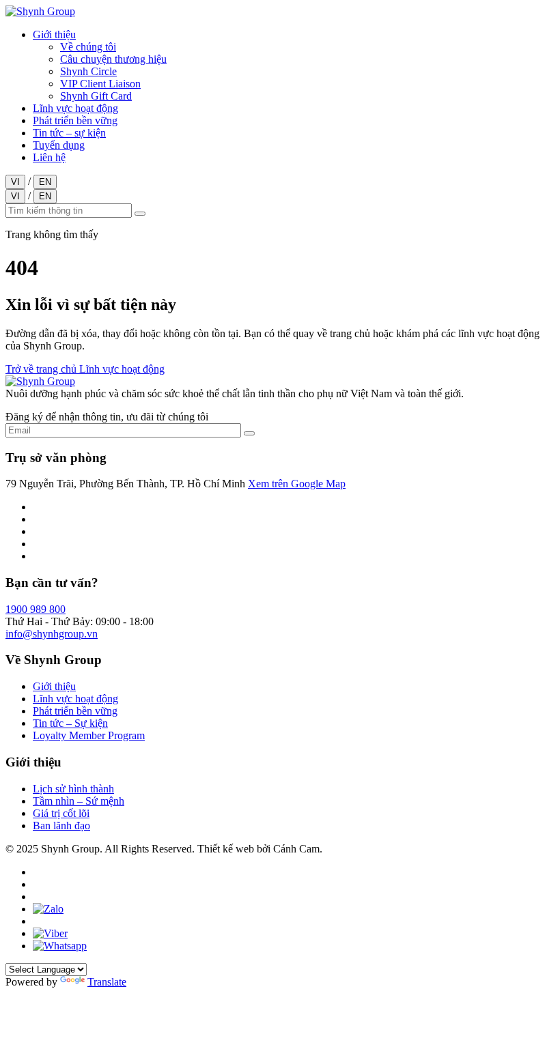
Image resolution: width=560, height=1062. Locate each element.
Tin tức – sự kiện (69, 133)
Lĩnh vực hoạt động (75, 108)
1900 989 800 (35, 609)
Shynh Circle (88, 71)
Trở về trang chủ (42, 369)
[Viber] (50, 933)
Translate (106, 982)
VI (15, 182)
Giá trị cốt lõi (61, 813)
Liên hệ (49, 157)
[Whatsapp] (60, 945)
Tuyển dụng (59, 145)
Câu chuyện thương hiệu (113, 59)
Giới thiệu (54, 34)
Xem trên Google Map (297, 483)
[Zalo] (48, 909)
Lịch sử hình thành (73, 788)
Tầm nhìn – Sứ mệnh (78, 801)
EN (45, 182)
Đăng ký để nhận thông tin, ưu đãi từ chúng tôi (106, 416)
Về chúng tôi (88, 47)
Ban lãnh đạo (61, 825)
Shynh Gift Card (96, 96)
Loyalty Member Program (89, 735)
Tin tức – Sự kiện (70, 723)
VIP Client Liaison (100, 83)
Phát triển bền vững (75, 120)
